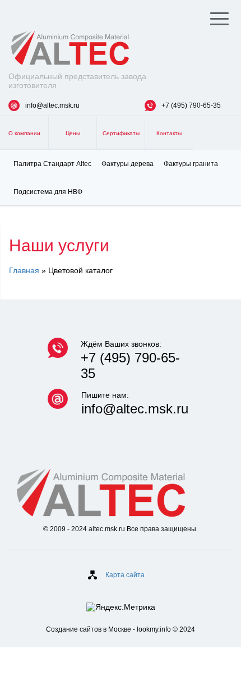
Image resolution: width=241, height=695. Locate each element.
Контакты (169, 133)
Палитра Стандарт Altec (52, 164)
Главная (24, 270)
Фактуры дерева (127, 164)
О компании (24, 133)
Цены (73, 133)
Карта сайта (125, 575)
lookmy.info (154, 629)
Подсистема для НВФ (47, 192)
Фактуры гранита (191, 164)
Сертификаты (121, 133)
